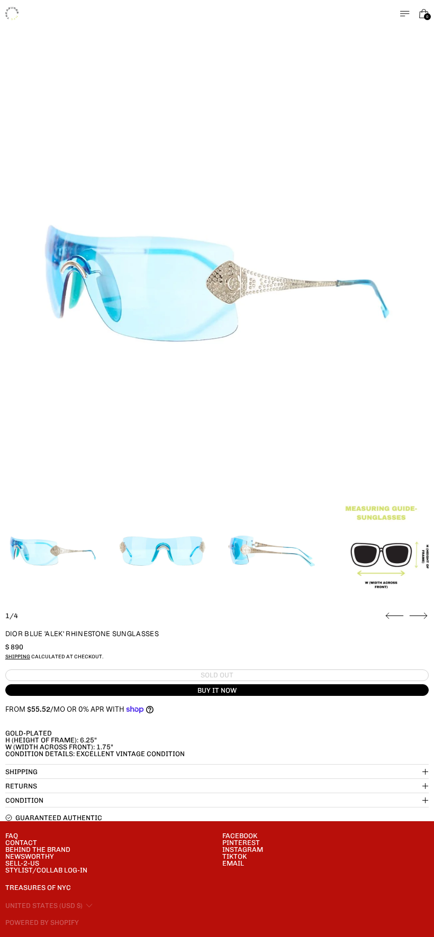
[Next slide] (418, 616)
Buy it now (217, 690)
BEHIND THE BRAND (37, 849)
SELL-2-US (22, 863)
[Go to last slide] (394, 616)
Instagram (242, 849)
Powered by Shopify (42, 922)
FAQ (11, 836)
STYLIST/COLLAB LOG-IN (46, 870)
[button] (217, 283)
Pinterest (241, 842)
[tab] (53, 551)
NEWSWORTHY (29, 856)
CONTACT (21, 843)
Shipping (17, 656)
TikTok (234, 856)
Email (233, 863)
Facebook (239, 835)
